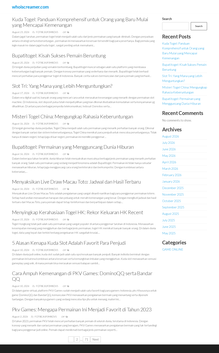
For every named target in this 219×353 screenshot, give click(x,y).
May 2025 (169, 233)
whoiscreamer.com (30, 7)
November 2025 (173, 194)
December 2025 (173, 188)
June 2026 (169, 149)
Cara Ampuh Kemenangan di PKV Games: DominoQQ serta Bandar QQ (82, 276)
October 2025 (171, 201)
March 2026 (170, 168)
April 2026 (169, 162)
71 (86, 339)
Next (95, 339)
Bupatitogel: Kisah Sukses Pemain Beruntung (59, 55)
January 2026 (171, 181)
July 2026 (168, 142)
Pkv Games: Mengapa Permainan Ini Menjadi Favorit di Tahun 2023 (82, 309)
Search (167, 19)
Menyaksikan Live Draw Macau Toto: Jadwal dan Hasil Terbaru (76, 181)
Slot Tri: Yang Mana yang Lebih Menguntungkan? (62, 86)
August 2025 (170, 214)
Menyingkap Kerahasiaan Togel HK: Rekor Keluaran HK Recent (77, 212)
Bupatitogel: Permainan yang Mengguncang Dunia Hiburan (73, 147)
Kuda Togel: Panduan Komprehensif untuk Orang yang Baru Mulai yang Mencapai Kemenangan (80, 22)
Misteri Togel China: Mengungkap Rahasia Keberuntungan (72, 116)
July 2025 (168, 220)
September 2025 (173, 207)
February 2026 (172, 175)
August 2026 (170, 136)
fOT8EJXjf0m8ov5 (47, 32)
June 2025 (169, 227)
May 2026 (169, 155)
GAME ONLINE (172, 249)
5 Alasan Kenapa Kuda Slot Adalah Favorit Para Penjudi (69, 243)
